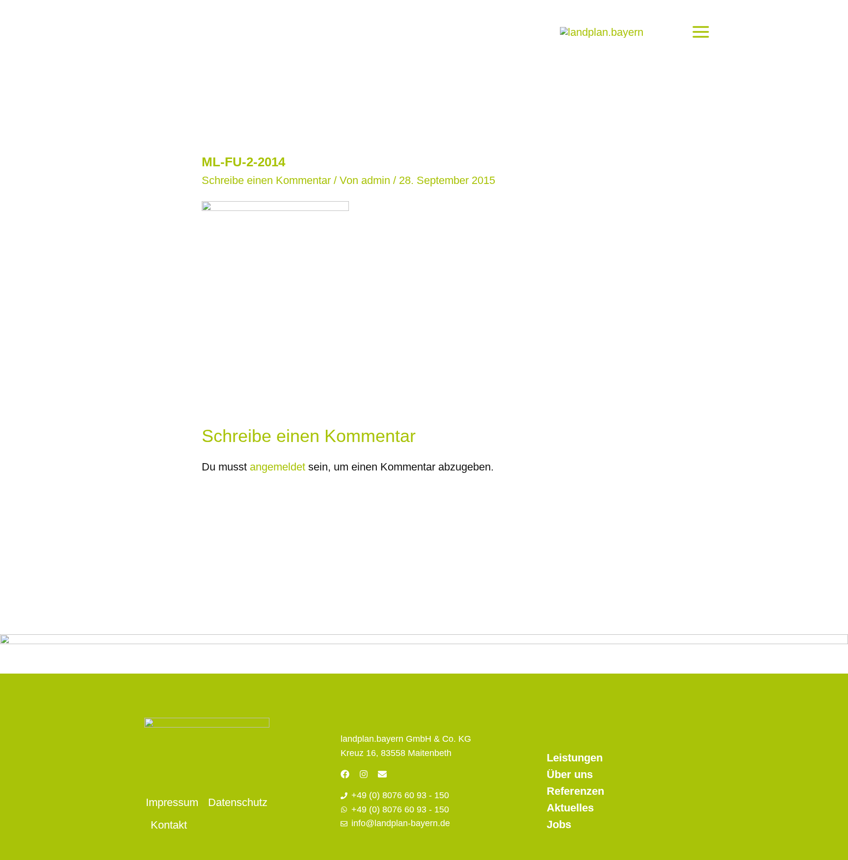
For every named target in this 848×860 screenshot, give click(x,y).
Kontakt (169, 825)
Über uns (570, 774)
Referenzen (575, 791)
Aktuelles (570, 808)
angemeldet (277, 467)
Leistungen (575, 758)
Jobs (559, 824)
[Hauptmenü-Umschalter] (700, 32)
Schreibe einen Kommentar (266, 180)
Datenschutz (237, 802)
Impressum (172, 802)
